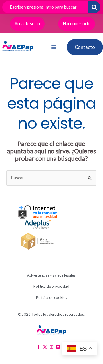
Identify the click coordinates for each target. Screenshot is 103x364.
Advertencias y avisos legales (51, 275)
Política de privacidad (51, 286)
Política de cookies (51, 297)
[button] (54, 47)
